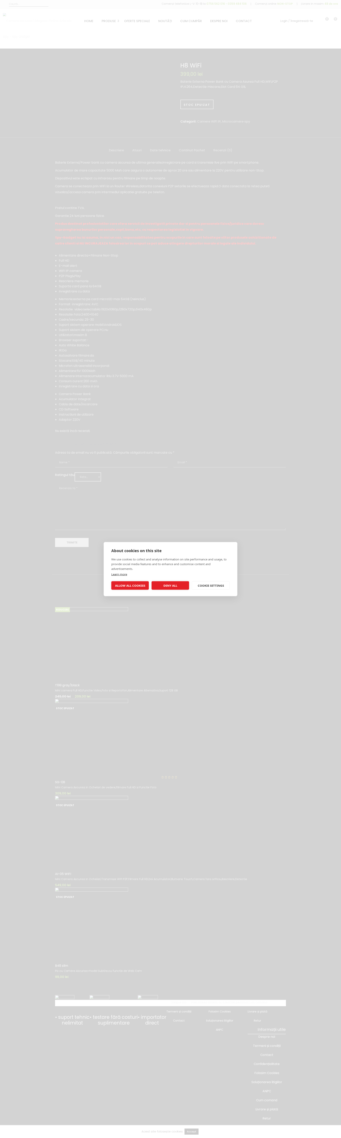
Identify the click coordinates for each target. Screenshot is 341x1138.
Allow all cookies (130, 585)
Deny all (170, 585)
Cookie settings (211, 585)
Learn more (119, 574)
